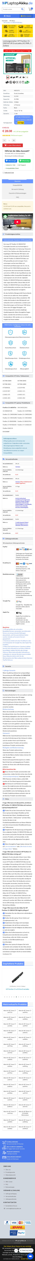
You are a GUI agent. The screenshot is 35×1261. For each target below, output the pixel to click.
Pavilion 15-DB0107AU (24, 421)
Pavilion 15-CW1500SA (25, 418)
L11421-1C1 (21, 391)
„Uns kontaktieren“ (11, 846)
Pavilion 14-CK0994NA (25, 411)
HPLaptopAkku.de (20, 1240)
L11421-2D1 (6, 398)
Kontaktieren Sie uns (11, 1206)
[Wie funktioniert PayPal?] (17, 1235)
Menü (8, 16)
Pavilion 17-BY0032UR (9, 425)
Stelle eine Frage (9, 172)
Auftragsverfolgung (11, 1193)
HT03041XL (6, 387)
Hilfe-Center (27, 16)
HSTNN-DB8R (7, 380)
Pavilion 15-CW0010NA (10, 414)
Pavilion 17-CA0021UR (24, 425)
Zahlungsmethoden (11, 1199)
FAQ (7, 1184)
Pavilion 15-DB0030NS (9, 421)
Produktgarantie (10, 1172)
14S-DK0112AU (22, 407)
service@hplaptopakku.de (13, 1208)
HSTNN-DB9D (22, 380)
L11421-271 (6, 394)
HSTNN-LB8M (22, 384)
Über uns (8, 1169)
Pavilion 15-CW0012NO (25, 414)
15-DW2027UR (7, 411)
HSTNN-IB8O (7, 384)
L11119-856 (21, 387)
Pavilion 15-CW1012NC (10, 418)
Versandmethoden (11, 1196)
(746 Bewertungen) (16, 135)
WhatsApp (26, 161)
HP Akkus (12, 21)
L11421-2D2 (21, 398)
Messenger (12, 161)
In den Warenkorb (14, 145)
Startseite (4, 21)
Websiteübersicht (11, 1175)
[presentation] (17, 181)
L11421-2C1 (21, 394)
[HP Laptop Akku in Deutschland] (17, 5)
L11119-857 (6, 391)
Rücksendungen (10, 1187)
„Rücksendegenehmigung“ (11, 776)
